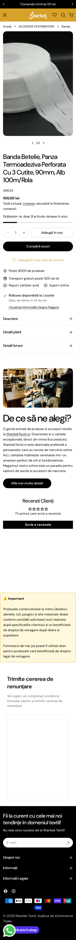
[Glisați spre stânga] (32, 143)
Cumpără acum (38, 246)
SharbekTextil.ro (18, 434)
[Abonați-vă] (68, 842)
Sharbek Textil (25, 916)
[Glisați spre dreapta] (43, 143)
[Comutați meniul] (5, 15)
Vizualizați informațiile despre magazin (34, 307)
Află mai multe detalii (27, 483)
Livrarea (29, 203)
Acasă (7, 26)
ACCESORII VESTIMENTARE (36, 26)
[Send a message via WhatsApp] (9, 930)
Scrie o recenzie (38, 525)
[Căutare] (63, 15)
